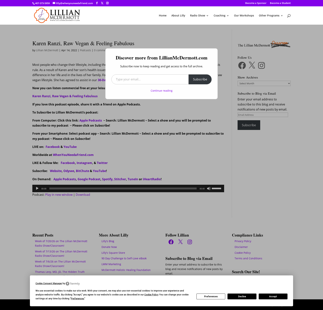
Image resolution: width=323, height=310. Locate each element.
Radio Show (197, 15)
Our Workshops (244, 15)
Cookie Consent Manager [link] (49, 283)
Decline (242, 296)
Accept (273, 296)
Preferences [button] (77, 298)
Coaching (219, 15)
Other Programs (269, 15)
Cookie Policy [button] (151, 294)
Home (163, 15)
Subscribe (200, 79)
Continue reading (162, 90)
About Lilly (178, 15)
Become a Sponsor (256, 3)
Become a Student (280, 3)
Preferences (211, 296)
